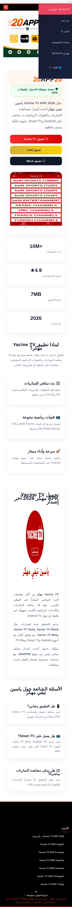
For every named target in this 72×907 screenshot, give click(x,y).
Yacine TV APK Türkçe (52, 884)
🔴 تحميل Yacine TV (36, 139)
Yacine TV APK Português (50, 876)
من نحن (65, 20)
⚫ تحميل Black (36, 161)
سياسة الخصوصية (60, 42)
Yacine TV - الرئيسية (59, 9)
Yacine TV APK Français (51, 852)
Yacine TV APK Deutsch (51, 868)
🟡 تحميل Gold (36, 150)
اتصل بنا (65, 31)
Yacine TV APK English (52, 844)
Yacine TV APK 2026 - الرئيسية (48, 836)
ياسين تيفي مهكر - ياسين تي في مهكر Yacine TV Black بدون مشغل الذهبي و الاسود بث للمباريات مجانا (36, 900)
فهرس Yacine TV (60, 53)
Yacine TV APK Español (51, 860)
